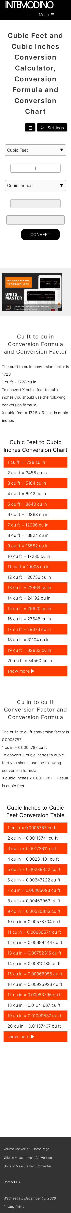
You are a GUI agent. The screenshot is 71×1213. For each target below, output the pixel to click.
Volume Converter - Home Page (26, 1149)
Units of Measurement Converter (27, 1166)
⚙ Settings (52, 127)
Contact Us (12, 1182)
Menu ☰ (46, 14)
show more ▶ (21, 671)
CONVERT (40, 234)
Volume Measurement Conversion (28, 1158)
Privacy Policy (14, 1207)
